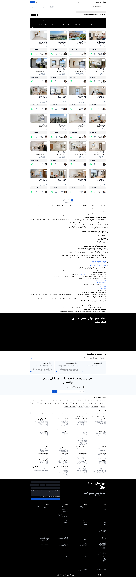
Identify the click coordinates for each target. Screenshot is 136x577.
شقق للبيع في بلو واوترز (102, 461)
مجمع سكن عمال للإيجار (102, 468)
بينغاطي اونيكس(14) (54, 24)
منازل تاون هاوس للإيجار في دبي (82, 436)
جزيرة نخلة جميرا (95, 400)
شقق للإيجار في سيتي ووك (64, 455)
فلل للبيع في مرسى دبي (64, 451)
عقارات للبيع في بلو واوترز (102, 463)
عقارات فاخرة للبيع (65, 432)
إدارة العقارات (65, 508)
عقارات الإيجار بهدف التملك (102, 469)
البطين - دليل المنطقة (63, 413)
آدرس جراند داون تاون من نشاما (63, 473)
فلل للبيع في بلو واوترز (103, 464)
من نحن (104, 521)
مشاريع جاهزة (65, 522)
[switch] (51, 7)
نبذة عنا (46, 2)
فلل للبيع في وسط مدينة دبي (82, 458)
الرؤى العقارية (85, 522)
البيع (105, 507)
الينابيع (41, 403)
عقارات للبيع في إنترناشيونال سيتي (43, 457)
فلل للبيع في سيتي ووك (64, 458)
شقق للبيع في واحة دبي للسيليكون (82, 424)
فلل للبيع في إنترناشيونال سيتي (43, 458)
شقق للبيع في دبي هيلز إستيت (82, 461)
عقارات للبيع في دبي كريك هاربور (63, 463)
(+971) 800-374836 (43, 542)
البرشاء (87, 406)
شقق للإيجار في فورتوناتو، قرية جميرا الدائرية (99, 261)
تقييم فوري (32, 2)
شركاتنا (105, 524)
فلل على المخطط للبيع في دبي (101, 450)
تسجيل (54, 391)
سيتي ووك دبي (80, 400)
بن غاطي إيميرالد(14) (65, 24)
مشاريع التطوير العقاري (64, 516)
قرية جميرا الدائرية (61, 400)
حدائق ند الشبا (65, 469)
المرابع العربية (85, 403)
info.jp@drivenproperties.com (82, 570)
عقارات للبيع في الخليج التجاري (101, 457)
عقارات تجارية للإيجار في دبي (82, 440)
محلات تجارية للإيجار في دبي (82, 442)
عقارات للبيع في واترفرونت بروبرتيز (43, 428)
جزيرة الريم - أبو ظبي (90, 416)
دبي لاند (88, 400)
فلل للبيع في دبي (65, 420)
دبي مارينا (103, 400)
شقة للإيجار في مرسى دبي (64, 449)
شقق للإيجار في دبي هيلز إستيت (82, 462)
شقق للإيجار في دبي (93, 11)
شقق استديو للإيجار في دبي (102, 432)
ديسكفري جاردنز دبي (76, 403)
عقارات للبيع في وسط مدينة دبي (82, 457)
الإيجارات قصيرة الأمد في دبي (82, 443)
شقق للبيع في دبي (103, 288)
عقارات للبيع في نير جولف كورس (43, 426)
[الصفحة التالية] (61, 200)
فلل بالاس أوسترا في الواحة (64, 477)
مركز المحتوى (51, 2)
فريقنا (105, 522)
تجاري (69, 2)
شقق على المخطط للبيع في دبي (101, 448)
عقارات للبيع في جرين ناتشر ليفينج (43, 425)
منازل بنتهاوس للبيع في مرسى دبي (43, 435)
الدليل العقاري (85, 472)
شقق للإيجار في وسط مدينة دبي (82, 455)
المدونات (85, 524)
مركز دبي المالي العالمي (71, 400)
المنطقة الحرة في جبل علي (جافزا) (69, 406)
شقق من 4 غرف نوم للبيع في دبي (101, 424)
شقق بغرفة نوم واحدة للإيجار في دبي (101, 433)
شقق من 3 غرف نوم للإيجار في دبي (101, 435)
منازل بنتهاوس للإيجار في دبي (82, 432)
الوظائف (41, 2)
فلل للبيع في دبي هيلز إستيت (82, 464)
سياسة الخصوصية (68, 575)
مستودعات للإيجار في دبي (83, 441)
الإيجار (78, 2)
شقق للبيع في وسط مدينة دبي (82, 421)
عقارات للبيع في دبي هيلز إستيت (82, 463)
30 (63, 200)
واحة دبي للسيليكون (66, 403)
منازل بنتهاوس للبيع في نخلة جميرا (43, 436)
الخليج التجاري (34, 403)
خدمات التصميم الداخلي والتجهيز (62, 515)
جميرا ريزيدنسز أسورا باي (64, 471)
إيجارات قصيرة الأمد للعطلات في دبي (81, 444)
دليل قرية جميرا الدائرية (84, 274)
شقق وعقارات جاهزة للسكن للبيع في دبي (81, 448)
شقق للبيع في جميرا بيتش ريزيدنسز (81, 426)
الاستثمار (65, 2)
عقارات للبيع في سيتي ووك (63, 457)
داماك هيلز (80, 406)
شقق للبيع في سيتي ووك (64, 454)
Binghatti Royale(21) (76, 20)
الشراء (105, 506)
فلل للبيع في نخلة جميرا (44, 451)
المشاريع (61, 2)
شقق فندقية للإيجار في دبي (83, 438)
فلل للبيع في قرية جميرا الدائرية (43, 464)
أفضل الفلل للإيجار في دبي (83, 435)
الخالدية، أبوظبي (53, 413)
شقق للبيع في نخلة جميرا (83, 429)
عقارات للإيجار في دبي (100, 11)
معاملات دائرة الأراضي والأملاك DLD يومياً (100, 471)
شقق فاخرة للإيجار (65, 435)
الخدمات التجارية (65, 511)
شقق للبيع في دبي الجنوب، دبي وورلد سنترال (80, 425)
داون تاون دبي (102, 403)
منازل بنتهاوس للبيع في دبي (63, 423)
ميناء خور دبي (35, 400)
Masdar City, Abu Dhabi (86, 413)
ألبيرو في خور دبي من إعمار (64, 476)
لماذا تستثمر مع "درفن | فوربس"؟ (42, 506)
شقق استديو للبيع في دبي (102, 420)
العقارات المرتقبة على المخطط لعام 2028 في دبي (41, 470)
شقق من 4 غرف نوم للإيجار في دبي (101, 436)
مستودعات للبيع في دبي (64, 426)
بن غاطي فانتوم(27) (100, 20)
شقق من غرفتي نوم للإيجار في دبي (101, 434)
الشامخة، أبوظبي (44, 413)
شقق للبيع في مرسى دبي (83, 423)
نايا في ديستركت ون (65, 470)
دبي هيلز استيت (51, 400)
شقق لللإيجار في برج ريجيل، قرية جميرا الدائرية (98, 264)
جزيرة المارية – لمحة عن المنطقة (100, 413)
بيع (80, 2)
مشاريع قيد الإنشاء (64, 521)
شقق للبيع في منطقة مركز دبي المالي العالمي (80, 420)
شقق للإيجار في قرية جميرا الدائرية (43, 462)
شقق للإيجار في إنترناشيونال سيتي (43, 455)
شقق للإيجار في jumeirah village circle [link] (83, 11)
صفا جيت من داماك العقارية (63, 472)
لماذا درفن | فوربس (83, 506)
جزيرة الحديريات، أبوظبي (101, 416)
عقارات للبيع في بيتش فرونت (43, 423)
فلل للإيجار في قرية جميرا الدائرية (101, 282)
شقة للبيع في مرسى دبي (64, 448)
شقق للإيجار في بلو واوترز (102, 462)
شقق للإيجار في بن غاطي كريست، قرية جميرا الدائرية (97, 265)
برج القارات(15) (77, 24)
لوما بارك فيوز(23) (89, 20)
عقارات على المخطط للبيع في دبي (101, 449)
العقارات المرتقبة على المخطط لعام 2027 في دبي (41, 469)
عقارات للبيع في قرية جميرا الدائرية (43, 422)
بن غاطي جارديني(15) (88, 24)
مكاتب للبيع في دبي (65, 422)
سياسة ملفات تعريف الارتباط (58, 575)
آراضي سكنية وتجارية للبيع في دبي (62, 429)
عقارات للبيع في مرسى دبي (44, 420)
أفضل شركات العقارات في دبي (82, 469)
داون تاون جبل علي (48, 403)
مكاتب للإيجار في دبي (84, 439)
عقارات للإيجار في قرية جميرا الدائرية (100, 280)
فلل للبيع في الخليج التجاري (102, 458)
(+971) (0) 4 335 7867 (102, 551)
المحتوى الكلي (84, 521)
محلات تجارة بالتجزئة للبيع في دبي (62, 425)
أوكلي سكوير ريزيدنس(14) (42, 24)
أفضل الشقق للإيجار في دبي (83, 433)
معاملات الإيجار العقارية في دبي (101, 470)
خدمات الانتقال (65, 506)
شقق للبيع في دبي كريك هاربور (82, 422)
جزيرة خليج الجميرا (94, 403)
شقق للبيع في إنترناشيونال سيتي (43, 454)
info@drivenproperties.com (45, 544)
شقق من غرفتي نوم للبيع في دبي (101, 422)
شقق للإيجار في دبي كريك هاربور (63, 462)
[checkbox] (83, 386)
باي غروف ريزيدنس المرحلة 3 (63, 468)
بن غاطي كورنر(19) (43, 20)
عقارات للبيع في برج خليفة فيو (43, 424)
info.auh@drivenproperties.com (63, 545)
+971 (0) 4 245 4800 (44, 540)
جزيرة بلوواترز (43, 400)
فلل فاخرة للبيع (65, 434)
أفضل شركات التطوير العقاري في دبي (100, 472)
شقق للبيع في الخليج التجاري (102, 454)
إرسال (45, 499)
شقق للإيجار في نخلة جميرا (44, 449)
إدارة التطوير (73, 2)
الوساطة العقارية (65, 509)
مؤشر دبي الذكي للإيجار (83, 471)
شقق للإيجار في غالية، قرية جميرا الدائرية (99, 260)
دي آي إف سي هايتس (64, 474)
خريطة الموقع (63, 575)
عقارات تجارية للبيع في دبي (63, 428)
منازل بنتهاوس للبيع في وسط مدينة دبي (42, 434)
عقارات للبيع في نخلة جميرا (44, 450)
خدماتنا (57, 2)
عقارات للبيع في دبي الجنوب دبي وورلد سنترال (41, 421)
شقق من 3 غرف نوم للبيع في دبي (101, 423)
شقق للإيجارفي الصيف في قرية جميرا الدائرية (99, 263)
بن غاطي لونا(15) (100, 24)
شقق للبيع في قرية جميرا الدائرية (82, 428)
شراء (83, 2)
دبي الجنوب (103, 406)
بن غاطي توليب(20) (54, 20)
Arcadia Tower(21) (65, 20)
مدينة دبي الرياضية (95, 406)
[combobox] (105, 6)
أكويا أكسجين (57, 403)
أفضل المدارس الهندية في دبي (82, 468)
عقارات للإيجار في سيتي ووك (82, 434)
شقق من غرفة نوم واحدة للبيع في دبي (100, 421)
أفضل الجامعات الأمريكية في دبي (82, 470)
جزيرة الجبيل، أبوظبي (35, 413)
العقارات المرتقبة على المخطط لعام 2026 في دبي (41, 468)
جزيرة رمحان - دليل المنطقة (78, 416)
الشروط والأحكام (73, 575)
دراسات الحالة (84, 508)
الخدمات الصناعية (64, 513)
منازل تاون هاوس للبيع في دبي (63, 421)
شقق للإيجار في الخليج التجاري (101, 455)
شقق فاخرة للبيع (65, 433)
